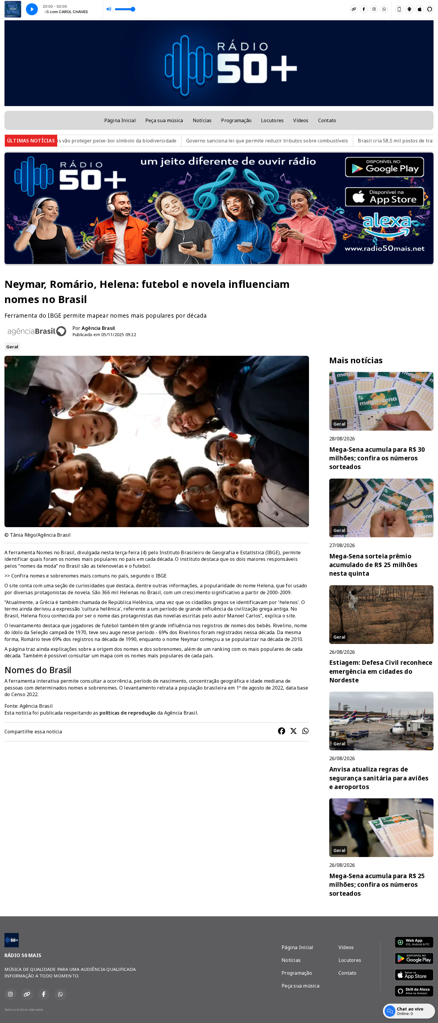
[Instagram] (374, 9)
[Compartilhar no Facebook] (281, 731)
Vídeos (300, 120)
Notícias (202, 120)
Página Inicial (120, 120)
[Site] (354, 9)
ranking (221, 649)
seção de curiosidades (80, 585)
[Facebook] (364, 9)
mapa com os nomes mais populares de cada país (156, 655)
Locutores (272, 120)
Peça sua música (164, 120)
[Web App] (399, 9)
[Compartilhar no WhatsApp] (305, 731)
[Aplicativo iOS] (419, 9)
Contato (327, 120)
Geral (12, 347)
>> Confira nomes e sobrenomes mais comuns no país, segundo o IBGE (85, 575)
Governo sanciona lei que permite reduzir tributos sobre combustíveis (182, 140)
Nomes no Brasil (55, 552)
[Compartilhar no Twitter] (293, 731)
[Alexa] (430, 9)
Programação (236, 120)
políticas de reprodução (128, 713)
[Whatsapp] (384, 9)
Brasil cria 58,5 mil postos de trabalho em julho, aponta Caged (344, 140)
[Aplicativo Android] (409, 9)
